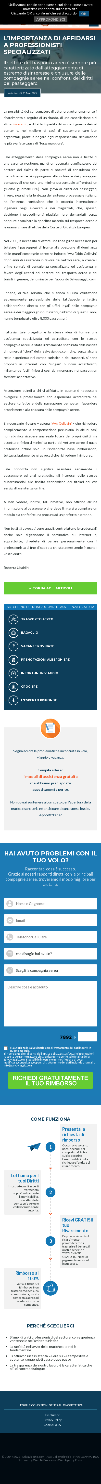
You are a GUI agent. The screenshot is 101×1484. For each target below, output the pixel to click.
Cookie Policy (52, 1425)
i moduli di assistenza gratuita (51, 776)
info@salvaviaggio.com (18, 1065)
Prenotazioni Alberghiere (45, 659)
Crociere (29, 686)
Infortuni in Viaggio (39, 673)
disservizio (19, 124)
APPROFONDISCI (50, 19)
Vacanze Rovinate (37, 646)
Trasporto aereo (36, 619)
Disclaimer (52, 1415)
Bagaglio (29, 632)
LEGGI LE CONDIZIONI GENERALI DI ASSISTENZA (51, 1405)
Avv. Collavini (62, 423)
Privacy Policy (53, 1420)
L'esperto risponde (38, 700)
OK (84, 14)
